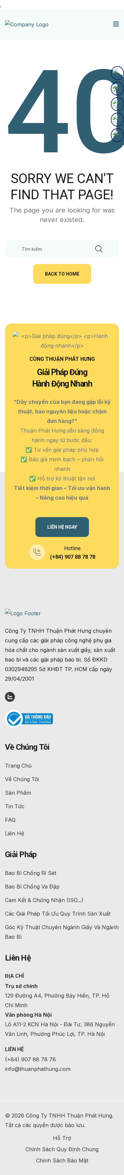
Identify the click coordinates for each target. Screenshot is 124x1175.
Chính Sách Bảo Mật (62, 1160)
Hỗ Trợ (62, 1138)
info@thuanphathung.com (37, 1069)
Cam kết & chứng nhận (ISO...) (44, 900)
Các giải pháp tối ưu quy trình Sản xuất (57, 913)
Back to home (62, 274)
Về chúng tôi (22, 779)
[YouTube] (117, 135)
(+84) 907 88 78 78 (72, 557)
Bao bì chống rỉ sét (30, 873)
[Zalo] (117, 88)
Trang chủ (18, 765)
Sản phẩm (18, 792)
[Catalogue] (117, 119)
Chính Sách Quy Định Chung (62, 1149)
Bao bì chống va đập (32, 886)
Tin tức (14, 806)
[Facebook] (117, 104)
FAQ (10, 819)
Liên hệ (14, 833)
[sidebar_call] (117, 73)
